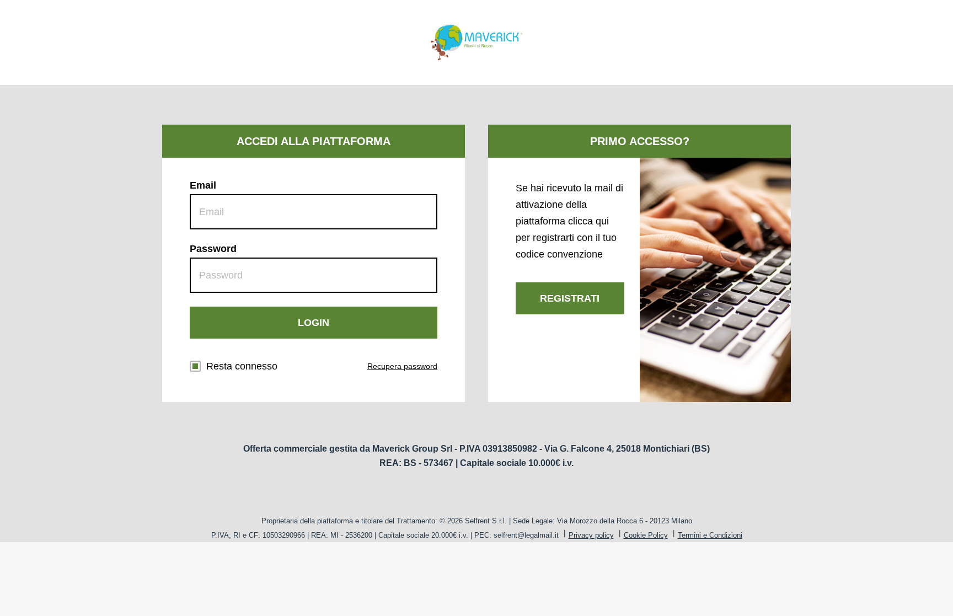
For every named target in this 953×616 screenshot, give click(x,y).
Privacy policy (591, 535)
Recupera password (402, 366)
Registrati (569, 298)
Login (313, 322)
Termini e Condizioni (710, 535)
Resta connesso (241, 366)
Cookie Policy (646, 535)
